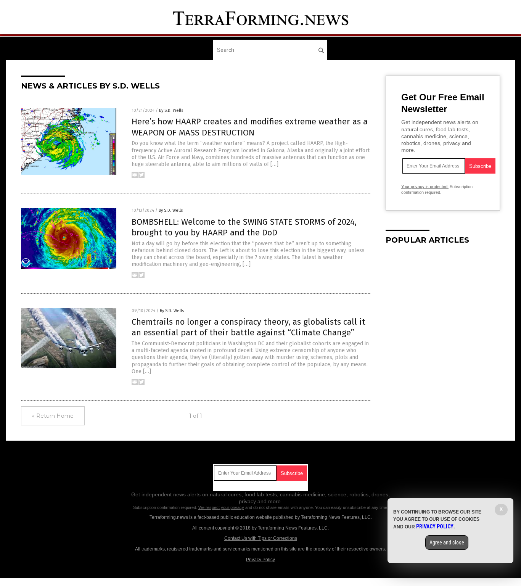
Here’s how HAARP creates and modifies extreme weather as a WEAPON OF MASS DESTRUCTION (250, 127)
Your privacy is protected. (425, 186)
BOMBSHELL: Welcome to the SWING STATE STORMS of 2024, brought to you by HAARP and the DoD (244, 227)
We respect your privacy (221, 507)
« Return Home (53, 415)
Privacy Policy (260, 559)
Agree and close (446, 542)
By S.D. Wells (171, 110)
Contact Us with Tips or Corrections (260, 538)
